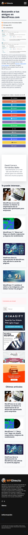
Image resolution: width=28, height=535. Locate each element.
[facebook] (2, 501)
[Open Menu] (25, 3)
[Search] (5, 309)
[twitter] (4, 501)
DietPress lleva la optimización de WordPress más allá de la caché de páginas (13, 260)
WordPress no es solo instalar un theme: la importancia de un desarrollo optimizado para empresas (13, 206)
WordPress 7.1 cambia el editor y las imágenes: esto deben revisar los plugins (13, 287)
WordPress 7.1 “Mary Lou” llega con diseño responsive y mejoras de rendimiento (13, 234)
